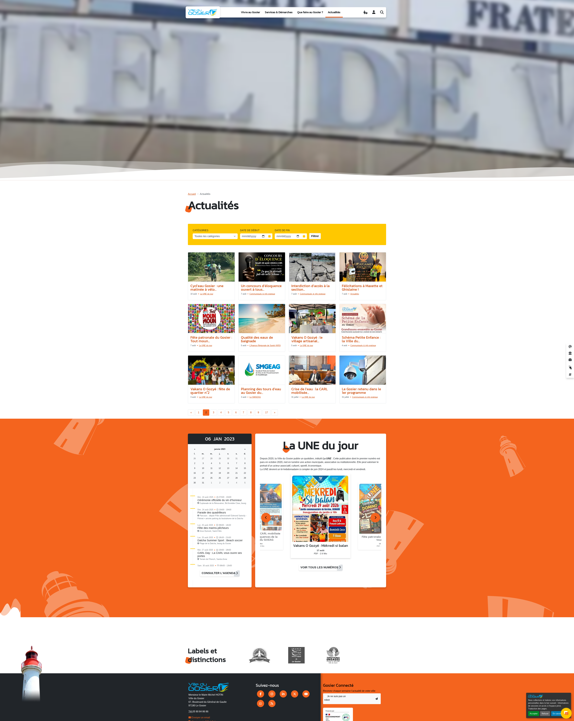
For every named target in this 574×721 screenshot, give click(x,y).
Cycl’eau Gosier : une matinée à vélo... (206, 287)
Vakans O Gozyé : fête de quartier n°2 (210, 390)
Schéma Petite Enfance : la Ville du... (361, 339)
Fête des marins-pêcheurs (213, 527)
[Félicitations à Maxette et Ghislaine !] (362, 267)
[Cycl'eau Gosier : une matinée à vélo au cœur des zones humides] (211, 267)
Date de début (249, 230)
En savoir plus (559, 713)
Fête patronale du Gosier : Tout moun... (211, 339)
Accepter (534, 713)
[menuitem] (250, 12)
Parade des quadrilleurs (211, 512)
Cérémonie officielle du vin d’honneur (219, 500)
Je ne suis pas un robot (335, 698)
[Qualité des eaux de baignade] (262, 318)
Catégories (200, 230)
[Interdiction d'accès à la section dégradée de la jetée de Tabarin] (312, 267)
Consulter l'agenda (219, 573)
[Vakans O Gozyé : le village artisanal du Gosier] (312, 318)
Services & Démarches (279, 12)
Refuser (545, 713)
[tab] (266, 517)
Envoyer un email (200, 717)
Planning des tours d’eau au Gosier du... (261, 390)
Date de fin (282, 230)
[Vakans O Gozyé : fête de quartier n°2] (211, 370)
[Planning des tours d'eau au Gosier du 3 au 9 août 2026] (262, 370)
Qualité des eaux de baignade (257, 339)
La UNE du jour (206, 294)
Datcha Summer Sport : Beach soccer (220, 540)
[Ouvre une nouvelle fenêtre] (260, 694)
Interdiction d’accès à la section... (310, 287)
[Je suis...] (365, 12)
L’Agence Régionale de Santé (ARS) (265, 345)
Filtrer (315, 236)
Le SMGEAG (255, 397)
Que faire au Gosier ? (310, 12)
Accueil (192, 194)
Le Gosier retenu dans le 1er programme (361, 390)
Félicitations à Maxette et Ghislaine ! (362, 287)
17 (266, 412)
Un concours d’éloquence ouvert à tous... (261, 287)
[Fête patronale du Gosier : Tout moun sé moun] (211, 318)
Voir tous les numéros (319, 567)
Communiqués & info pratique (262, 294)
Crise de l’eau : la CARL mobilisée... (309, 390)
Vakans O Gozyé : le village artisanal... (307, 339)
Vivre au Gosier (250, 12)
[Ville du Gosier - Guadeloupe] (208, 687)
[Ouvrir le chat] (566, 713)
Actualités (334, 12)
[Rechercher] (382, 12)
